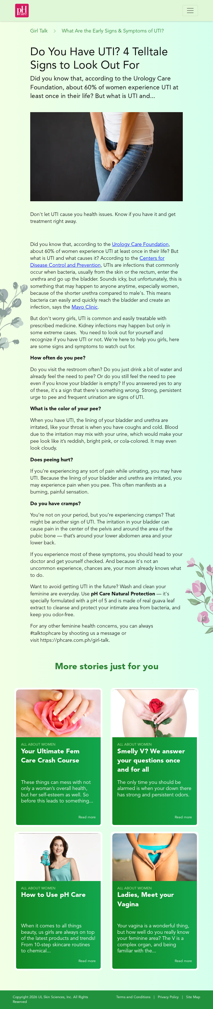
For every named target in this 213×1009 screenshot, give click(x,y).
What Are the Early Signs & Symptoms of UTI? (113, 31)
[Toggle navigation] (190, 10)
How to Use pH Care (53, 895)
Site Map (193, 997)
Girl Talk (39, 31)
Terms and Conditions (133, 997)
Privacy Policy (168, 997)
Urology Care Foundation (140, 244)
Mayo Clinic (85, 307)
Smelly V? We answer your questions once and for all (151, 761)
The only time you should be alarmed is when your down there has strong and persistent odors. (154, 788)
